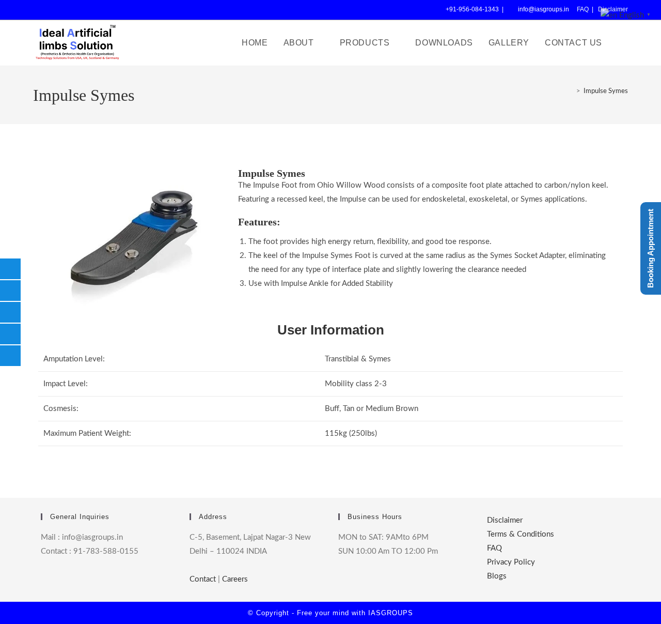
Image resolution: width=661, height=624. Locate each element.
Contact (203, 579)
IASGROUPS (390, 613)
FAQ (583, 9)
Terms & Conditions (520, 534)
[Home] (569, 91)
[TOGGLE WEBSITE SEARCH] (623, 43)
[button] (627, 15)
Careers (235, 579)
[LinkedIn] (90, 10)
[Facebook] (55, 10)
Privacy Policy (511, 562)
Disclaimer (505, 520)
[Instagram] (73, 10)
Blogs (497, 576)
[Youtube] (107, 10)
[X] (40, 10)
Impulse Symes (606, 91)
